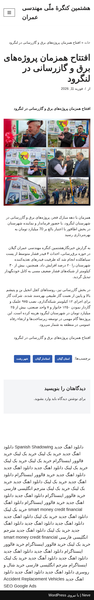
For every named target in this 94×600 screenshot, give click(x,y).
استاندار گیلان (42, 358)
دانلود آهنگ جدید (42, 558)
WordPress (57, 595)
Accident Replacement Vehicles (34, 579)
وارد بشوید (43, 399)
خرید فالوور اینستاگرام (35, 474)
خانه (87, 42)
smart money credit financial (55, 509)
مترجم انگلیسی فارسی (24, 488)
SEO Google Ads (20, 586)
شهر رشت (22, 358)
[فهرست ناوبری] (9, 12)
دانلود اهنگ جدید (68, 447)
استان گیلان (63, 358)
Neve (86, 595)
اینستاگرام (78, 565)
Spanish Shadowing (34, 447)
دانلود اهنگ (13, 502)
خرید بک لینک (49, 453)
